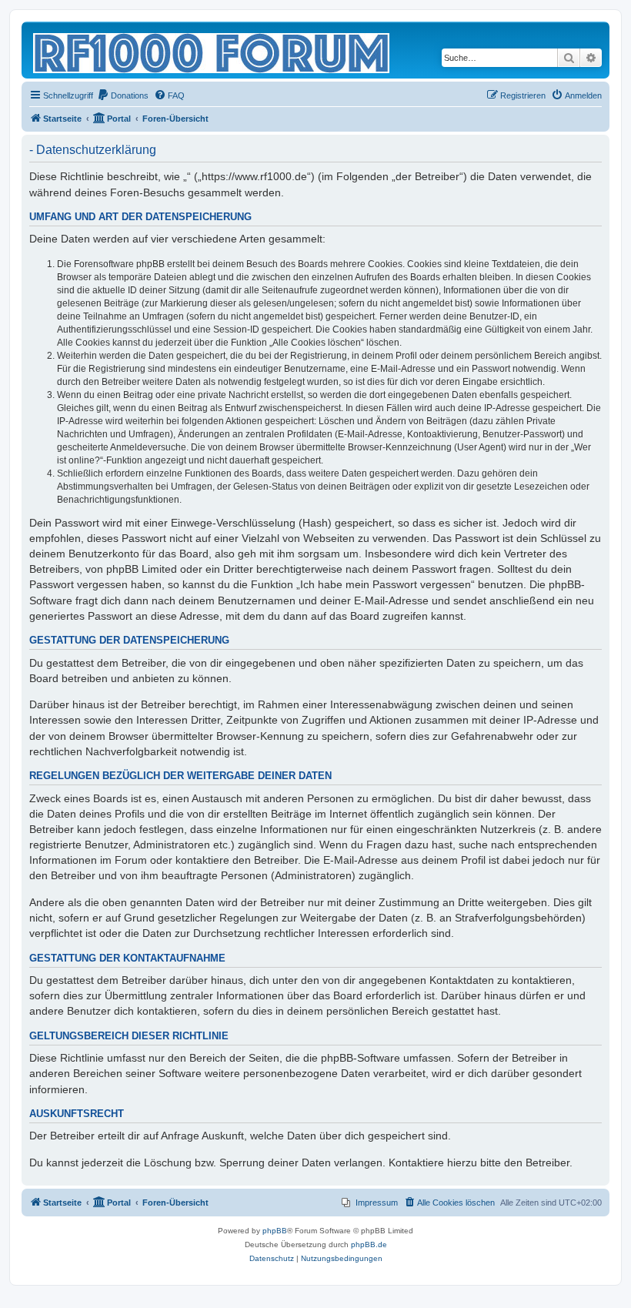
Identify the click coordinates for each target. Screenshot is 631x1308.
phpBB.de (369, 1244)
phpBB (274, 1230)
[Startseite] (212, 50)
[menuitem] (123, 95)
